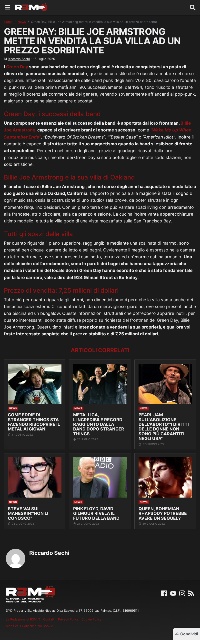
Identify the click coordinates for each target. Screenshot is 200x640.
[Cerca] (193, 7)
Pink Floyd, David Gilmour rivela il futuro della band (96, 513)
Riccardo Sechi (19, 59)
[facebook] (164, 592)
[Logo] (31, 7)
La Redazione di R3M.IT (23, 619)
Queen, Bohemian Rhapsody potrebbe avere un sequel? (163, 513)
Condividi (189, 633)
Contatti (49, 619)
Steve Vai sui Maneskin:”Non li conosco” (28, 513)
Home (8, 22)
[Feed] (191, 592)
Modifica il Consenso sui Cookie (29, 626)
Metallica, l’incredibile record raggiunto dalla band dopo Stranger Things (98, 424)
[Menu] (7, 7)
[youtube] (173, 592)
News (22, 22)
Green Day (17, 66)
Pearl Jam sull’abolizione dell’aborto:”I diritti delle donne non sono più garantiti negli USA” (164, 426)
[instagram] (182, 592)
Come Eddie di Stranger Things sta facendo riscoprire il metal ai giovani (34, 421)
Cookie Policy (91, 619)
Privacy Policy (68, 619)
